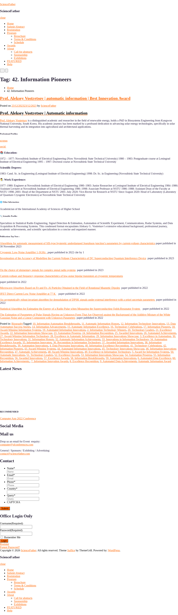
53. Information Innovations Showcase (102, 355)
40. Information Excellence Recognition (107, 345)
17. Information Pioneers (157, 326)
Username (11, 523)
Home (10, 23)
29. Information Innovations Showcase (117, 336)
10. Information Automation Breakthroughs (56, 323)
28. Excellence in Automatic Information (72, 336)
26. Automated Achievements (160, 333)
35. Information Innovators (37, 342)
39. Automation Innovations (33, 345)
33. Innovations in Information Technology (125, 339)
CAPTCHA (13, 502)
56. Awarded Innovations (28, 358)
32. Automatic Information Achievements (77, 339)
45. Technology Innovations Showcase (123, 348)
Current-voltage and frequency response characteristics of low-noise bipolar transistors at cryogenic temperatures (61, 276)
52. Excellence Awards (67, 355)
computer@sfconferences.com (16, 444)
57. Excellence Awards (56, 358)
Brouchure (20, 36)
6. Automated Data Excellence (154, 358)
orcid (3, 146)
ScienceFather (7, 4)
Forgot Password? (10, 547)
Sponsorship (20, 54)
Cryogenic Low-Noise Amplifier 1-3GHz (24, 252)
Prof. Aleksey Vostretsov (13, 120)
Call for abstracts (23, 51)
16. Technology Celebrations (126, 326)
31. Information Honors (41, 339)
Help (9, 64)
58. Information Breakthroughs (87, 358)
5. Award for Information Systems (150, 351)
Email (11, 475)
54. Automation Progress (138, 355)
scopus (3, 140)
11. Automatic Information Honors (100, 323)
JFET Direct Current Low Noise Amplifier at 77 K (28, 293)
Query (11, 495)
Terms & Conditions (25, 39)
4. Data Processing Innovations (67, 345)
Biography (17, 323)
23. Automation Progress (67, 333)
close (3, 17)
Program (11, 32)
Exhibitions (20, 58)
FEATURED (14, 61)
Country (12, 488)
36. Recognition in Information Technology (77, 342)
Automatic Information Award (154, 361)
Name (11, 468)
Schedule (19, 42)
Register (4, 544)
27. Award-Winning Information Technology (24, 336)
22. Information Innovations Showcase (31, 333)
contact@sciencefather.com (15, 453)
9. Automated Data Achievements (118, 361)
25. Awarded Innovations (128, 333)
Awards (11, 45)
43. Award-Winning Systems (40, 348)
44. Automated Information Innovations (78, 348)
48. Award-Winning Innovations (65, 351)
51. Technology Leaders (39, 355)
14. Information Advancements (49, 326)
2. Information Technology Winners (106, 329)
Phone (11, 481)
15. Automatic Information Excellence (88, 326)
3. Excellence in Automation (155, 336)
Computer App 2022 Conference (18, 418)
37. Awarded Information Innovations (122, 342)
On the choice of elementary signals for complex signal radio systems (38, 270)
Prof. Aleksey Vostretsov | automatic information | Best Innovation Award (65, 98)
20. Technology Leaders (141, 329)
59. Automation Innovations (121, 358)
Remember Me (12, 537)
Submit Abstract (16, 26)
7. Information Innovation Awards (49, 361)
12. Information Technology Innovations (143, 323)
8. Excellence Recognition (84, 361)
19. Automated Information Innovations (64, 329)
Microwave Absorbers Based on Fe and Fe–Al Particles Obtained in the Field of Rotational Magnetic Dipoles (60, 287)
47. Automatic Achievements (30, 351)
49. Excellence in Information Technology (107, 351)
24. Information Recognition (97, 333)
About (10, 48)
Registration (13, 29)
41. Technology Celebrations (146, 345)
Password (11, 530)
